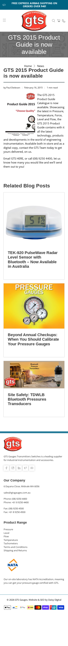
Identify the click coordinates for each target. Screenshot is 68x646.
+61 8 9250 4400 (20, 502)
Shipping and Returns (15, 550)
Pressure (8, 529)
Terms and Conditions (15, 547)
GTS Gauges (21, 599)
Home (28, 66)
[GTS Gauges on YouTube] (31, 468)
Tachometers (11, 543)
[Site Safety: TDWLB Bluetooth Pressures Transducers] (34, 375)
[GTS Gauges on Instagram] (12, 468)
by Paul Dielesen (11, 87)
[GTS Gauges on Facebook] (6, 468)
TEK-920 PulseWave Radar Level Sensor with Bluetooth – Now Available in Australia (33, 259)
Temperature (11, 540)
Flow (6, 536)
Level (6, 533)
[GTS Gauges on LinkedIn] (19, 468)
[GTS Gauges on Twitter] (25, 468)
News (40, 66)
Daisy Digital (54, 599)
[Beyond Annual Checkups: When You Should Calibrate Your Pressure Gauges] (34, 306)
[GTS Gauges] (34, 21)
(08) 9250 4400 (19, 498)
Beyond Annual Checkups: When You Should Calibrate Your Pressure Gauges (33, 339)
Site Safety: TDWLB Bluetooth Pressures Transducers (27, 399)
